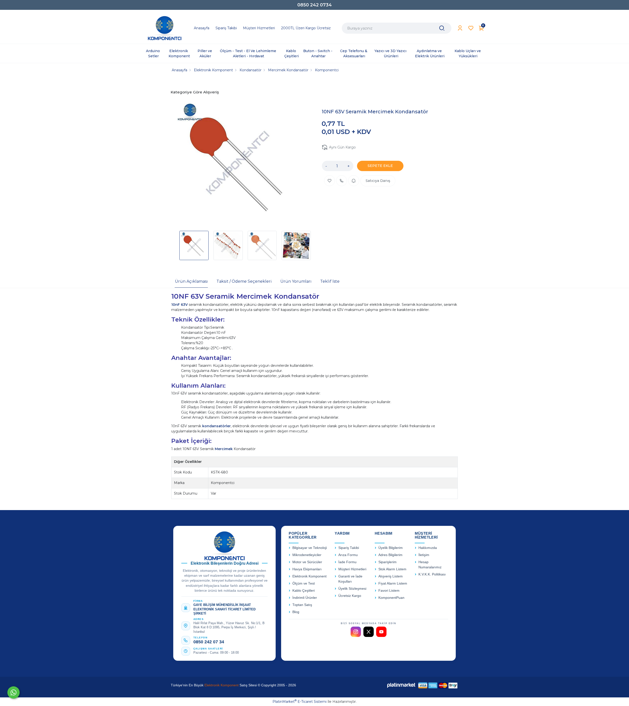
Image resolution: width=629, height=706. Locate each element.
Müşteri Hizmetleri (352, 569)
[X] (368, 632)
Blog (295, 612)
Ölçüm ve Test (303, 583)
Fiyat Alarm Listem (392, 583)
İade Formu (347, 562)
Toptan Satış (302, 605)
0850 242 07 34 (208, 641)
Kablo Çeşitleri (303, 590)
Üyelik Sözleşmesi (352, 588)
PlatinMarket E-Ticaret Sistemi (299, 701)
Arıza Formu (348, 555)
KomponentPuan (391, 598)
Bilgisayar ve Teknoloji (309, 548)
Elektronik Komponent (309, 576)
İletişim (423, 555)
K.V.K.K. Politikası (432, 574)
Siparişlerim (387, 562)
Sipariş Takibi (348, 548)
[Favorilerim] (471, 28)
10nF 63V (180, 304)
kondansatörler (216, 426)
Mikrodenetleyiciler (306, 555)
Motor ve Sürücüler (307, 562)
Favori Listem (389, 590)
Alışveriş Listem (390, 576)
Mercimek (224, 449)
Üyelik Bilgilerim (390, 548)
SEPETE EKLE (380, 165)
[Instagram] (356, 632)
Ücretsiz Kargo (349, 596)
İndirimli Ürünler (304, 598)
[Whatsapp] (13, 692)
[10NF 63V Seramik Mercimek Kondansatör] (237, 164)
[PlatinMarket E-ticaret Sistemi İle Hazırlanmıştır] (401, 685)
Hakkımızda (427, 548)
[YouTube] (381, 632)
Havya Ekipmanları (307, 569)
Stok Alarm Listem (392, 569)
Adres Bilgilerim (390, 555)
